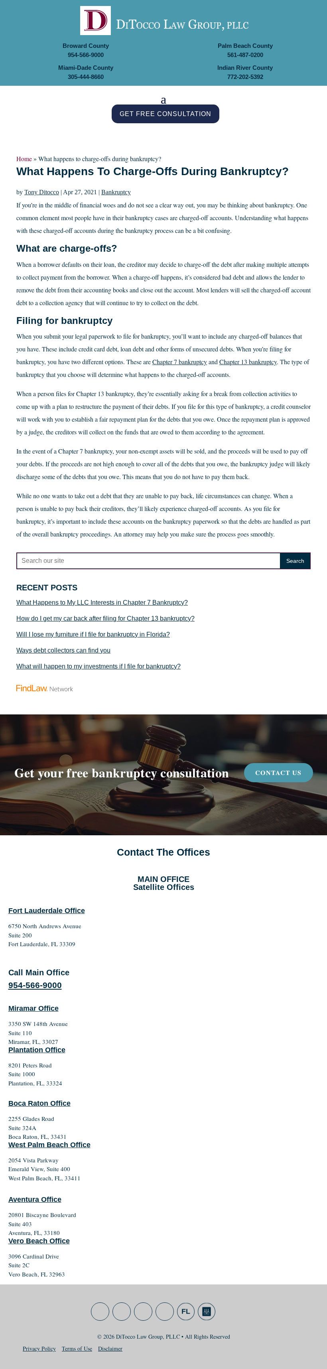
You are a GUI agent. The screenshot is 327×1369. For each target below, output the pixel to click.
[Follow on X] (121, 1311)
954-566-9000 (86, 54)
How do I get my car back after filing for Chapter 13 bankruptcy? (105, 618)
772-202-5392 (245, 76)
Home (24, 158)
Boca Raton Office (39, 1103)
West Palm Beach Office (49, 1145)
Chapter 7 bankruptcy (179, 361)
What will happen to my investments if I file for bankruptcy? (98, 666)
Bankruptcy (116, 192)
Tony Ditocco (41, 192)
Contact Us (278, 772)
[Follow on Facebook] (100, 1311)
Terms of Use (77, 1348)
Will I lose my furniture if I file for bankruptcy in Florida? (93, 634)
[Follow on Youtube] (165, 1311)
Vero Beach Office (39, 1241)
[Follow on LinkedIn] (143, 1311)
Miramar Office (33, 1008)
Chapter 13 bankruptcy (248, 361)
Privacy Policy (39, 1348)
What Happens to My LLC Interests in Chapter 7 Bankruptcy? (102, 602)
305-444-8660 (86, 76)
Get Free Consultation (165, 113)
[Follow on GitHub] (186, 1311)
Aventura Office (34, 1199)
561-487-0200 (245, 54)
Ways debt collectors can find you (63, 650)
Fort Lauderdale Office (46, 911)
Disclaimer (110, 1348)
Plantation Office (36, 1050)
